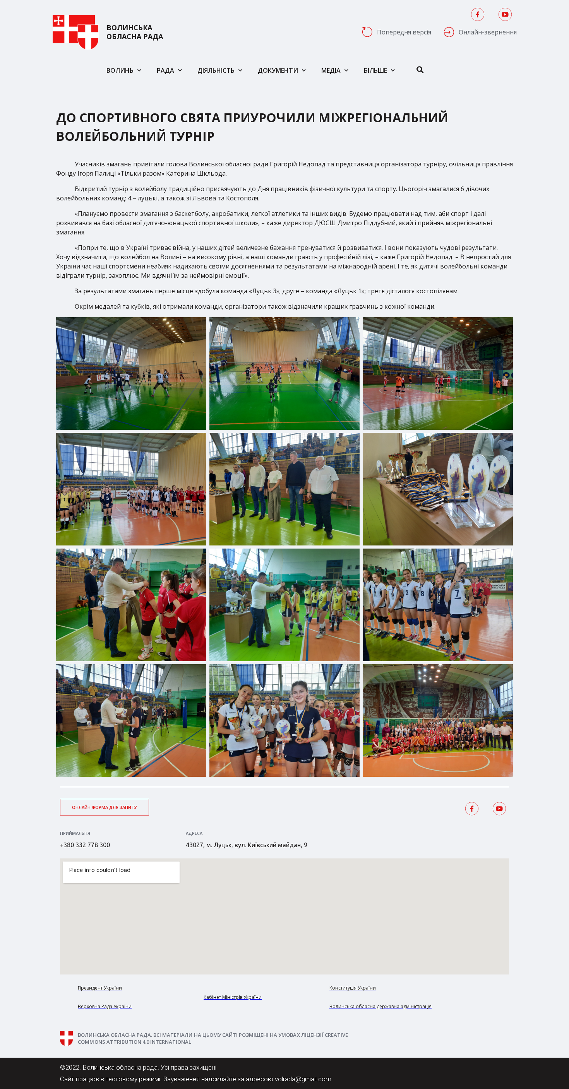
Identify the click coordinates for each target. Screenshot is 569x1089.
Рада (165, 70)
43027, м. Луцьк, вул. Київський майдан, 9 (246, 844)
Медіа (331, 70)
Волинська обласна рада (134, 32)
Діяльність (216, 70)
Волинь (120, 70)
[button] (104, 807)
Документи (278, 70)
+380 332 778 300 (85, 844)
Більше (375, 70)
